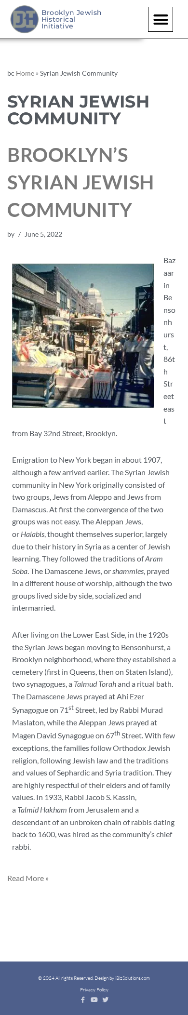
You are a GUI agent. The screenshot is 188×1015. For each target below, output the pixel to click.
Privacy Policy (94, 990)
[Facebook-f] (83, 1000)
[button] (160, 19)
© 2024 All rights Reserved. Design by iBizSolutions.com (94, 978)
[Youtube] (94, 1000)
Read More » (28, 877)
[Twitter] (105, 1000)
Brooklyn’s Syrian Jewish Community (80, 182)
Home (25, 73)
